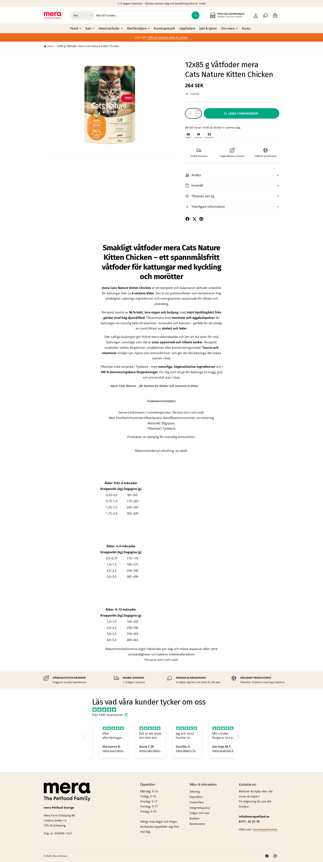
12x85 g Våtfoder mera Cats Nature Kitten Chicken (87, 46)
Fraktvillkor (197, 802)
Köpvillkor (196, 797)
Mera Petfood (60, 856)
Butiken (194, 818)
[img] (163, 709)
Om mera (228, 28)
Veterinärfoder (109, 28)
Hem (50, 46)
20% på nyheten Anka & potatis (167, 37)
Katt (88, 28)
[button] (275, 15)
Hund (74, 28)
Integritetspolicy (200, 808)
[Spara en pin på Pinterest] (201, 218)
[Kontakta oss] (265, 15)
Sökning (195, 791)
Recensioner (197, 824)
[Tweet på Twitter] (194, 218)
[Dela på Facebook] (187, 218)
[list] (161, 680)
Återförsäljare (137, 28)
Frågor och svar (200, 813)
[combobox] (148, 15)
